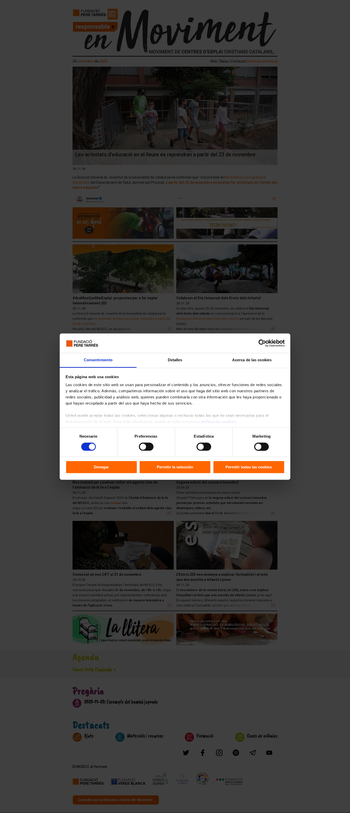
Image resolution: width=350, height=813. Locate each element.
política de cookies (218, 422)
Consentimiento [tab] (98, 360)
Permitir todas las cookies (248, 467)
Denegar (101, 467)
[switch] (146, 446)
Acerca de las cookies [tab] (252, 360)
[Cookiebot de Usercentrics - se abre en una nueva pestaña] (262, 343)
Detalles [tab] (175, 360)
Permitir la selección (175, 467)
